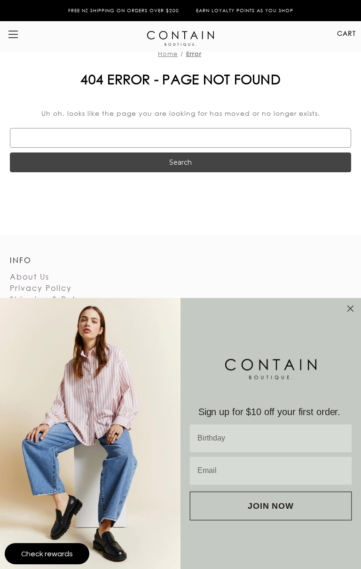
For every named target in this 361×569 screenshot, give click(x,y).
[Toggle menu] (13, 34)
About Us (29, 276)
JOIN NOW (270, 506)
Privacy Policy (41, 288)
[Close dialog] (351, 309)
